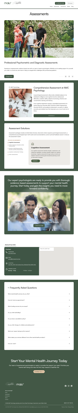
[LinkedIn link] (66, 76)
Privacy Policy (71, 407)
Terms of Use (64, 407)
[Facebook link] (72, 76)
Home (6, 392)
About (6, 397)
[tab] (17, 142)
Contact (6, 399)
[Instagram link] (69, 76)
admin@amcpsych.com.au (14, 259)
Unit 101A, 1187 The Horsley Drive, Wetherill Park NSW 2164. (22, 264)
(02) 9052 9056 (12, 253)
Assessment (7, 394)
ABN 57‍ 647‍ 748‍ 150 (68, 403)
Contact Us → (36, 160)
